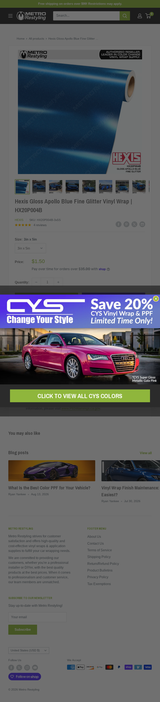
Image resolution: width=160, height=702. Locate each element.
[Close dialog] (155, 298)
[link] (80, 340)
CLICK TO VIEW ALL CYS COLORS (80, 396)
